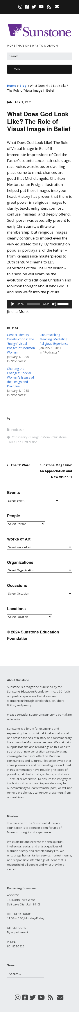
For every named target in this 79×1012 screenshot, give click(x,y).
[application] (39, 304)
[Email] (57, 6)
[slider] (63, 304)
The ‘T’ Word (20, 465)
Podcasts (17, 430)
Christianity (19, 437)
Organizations (20, 562)
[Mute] (54, 304)
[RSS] (49, 6)
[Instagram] (20, 6)
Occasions (17, 585)
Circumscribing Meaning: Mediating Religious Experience (54, 339)
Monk (46, 437)
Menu (18, 69)
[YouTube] (41, 6)
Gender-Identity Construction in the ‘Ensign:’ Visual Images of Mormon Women (21, 343)
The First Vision (27, 442)
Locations (16, 608)
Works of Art (19, 539)
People (13, 516)
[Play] (13, 304)
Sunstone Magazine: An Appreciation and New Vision (56, 471)
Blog (23, 85)
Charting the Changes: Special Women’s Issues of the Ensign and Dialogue (20, 377)
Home (11, 85)
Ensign (35, 437)
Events (13, 492)
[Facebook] (27, 6)
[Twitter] (34, 6)
